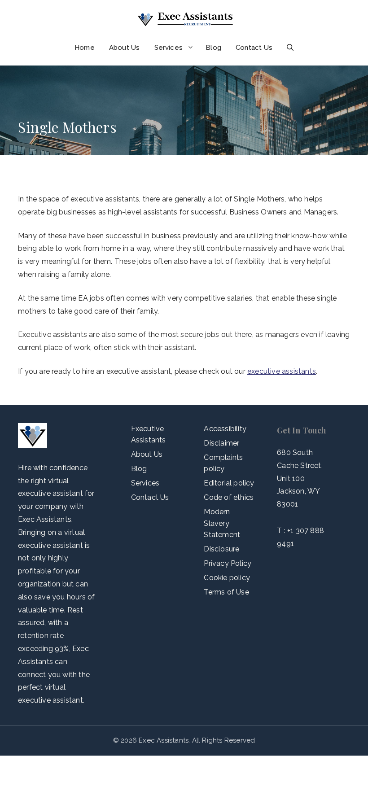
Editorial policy (229, 483)
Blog (213, 48)
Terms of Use (226, 592)
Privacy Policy (227, 563)
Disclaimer (221, 443)
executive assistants (281, 371)
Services (168, 48)
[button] (290, 47)
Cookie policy (227, 577)
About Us (124, 48)
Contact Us (254, 48)
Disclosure (221, 549)
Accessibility (225, 428)
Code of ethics (229, 497)
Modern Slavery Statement (222, 523)
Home (84, 48)
